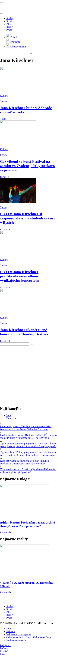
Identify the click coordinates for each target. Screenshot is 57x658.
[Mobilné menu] (1, 2)
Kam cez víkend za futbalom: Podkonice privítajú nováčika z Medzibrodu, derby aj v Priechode (24, 462)
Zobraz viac (6, 532)
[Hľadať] (1, 13)
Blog (8, 24)
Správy (9, 18)
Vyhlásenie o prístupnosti (18, 634)
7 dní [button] (8, 418)
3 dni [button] (8, 415)
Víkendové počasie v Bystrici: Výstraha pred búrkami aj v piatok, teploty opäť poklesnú (28, 470)
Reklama (10, 631)
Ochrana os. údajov (43, 637)
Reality (9, 27)
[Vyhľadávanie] (31, 53)
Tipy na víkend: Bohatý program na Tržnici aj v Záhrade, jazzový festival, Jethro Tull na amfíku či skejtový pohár (28, 445)
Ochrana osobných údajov (19, 637)
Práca (9, 29)
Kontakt (10, 628)
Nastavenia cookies (16, 640)
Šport (9, 21)
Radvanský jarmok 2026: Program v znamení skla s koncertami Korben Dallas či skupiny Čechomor (25, 428)
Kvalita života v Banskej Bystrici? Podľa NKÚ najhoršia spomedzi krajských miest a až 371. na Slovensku (28, 436)
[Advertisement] (28, 374)
